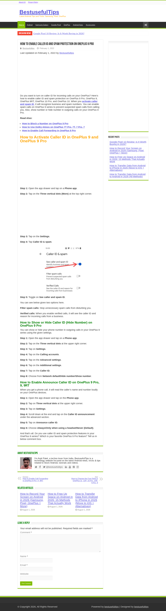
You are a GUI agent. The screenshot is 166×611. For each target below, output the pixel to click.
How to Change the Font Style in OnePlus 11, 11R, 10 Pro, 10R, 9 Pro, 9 (84, 480)
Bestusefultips (28, 48)
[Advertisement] (60, 75)
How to (21, 25)
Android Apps (78, 25)
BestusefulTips (39, 12)
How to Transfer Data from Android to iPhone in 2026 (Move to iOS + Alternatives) (86, 500)
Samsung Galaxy (41, 25)
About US (22, 2)
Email (23, 565)
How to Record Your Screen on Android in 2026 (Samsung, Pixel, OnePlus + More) (32, 500)
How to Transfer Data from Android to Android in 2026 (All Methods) (128, 175)
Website (24, 574)
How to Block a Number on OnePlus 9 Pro (45, 123)
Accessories (90, 25)
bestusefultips (111, 606)
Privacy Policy (33, 2)
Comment (26, 532)
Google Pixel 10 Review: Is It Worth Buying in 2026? (58, 33)
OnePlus (67, 25)
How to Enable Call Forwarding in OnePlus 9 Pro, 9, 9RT (35, 479)
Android (30, 25)
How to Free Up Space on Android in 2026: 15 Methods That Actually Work (60, 498)
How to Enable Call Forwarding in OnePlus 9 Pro (49, 130)
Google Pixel (56, 25)
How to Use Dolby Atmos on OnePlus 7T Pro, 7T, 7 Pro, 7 (53, 127)
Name (24, 556)
